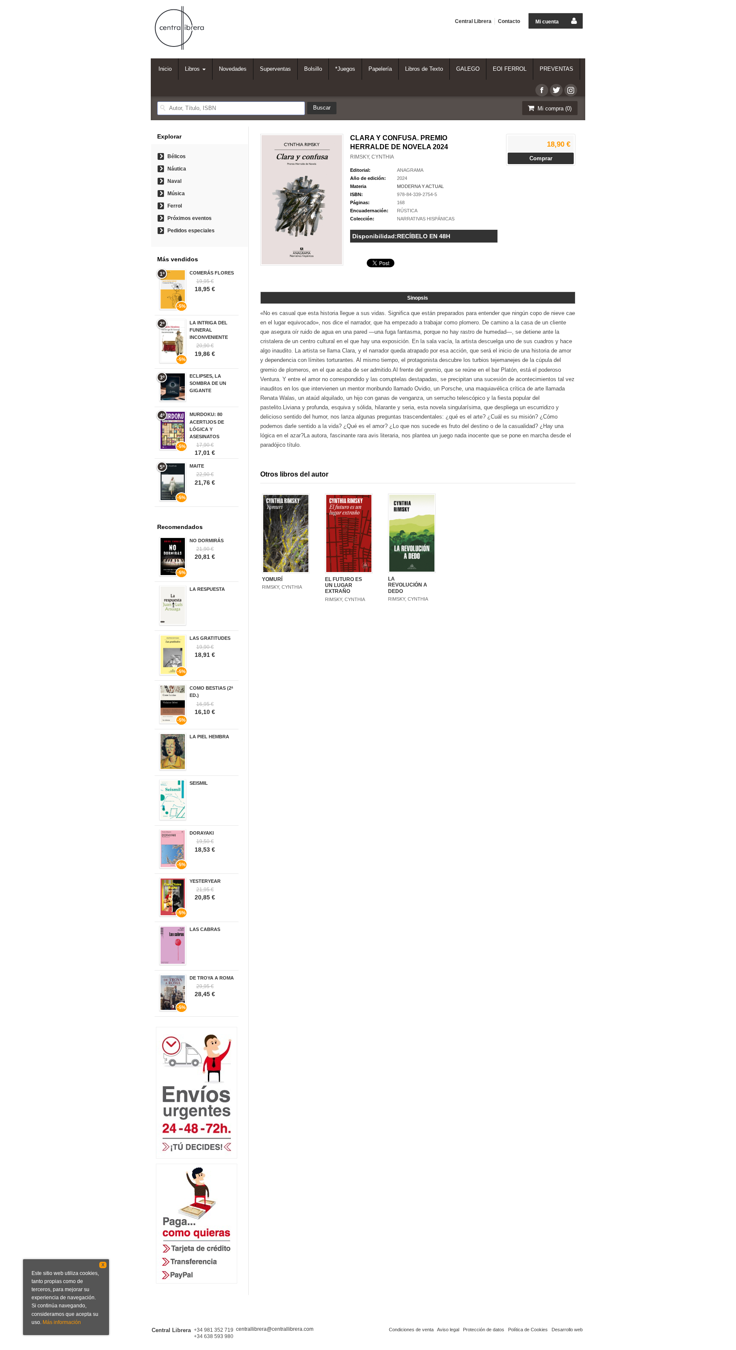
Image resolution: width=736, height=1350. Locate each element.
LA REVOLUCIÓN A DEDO (407, 585)
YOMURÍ (272, 579)
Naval (174, 181)
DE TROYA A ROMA (212, 977)
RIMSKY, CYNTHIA (372, 157)
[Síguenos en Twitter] (556, 90)
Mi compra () (554, 108)
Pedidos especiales (191, 231)
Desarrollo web (567, 1329)
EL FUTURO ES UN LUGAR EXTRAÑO (343, 585)
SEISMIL (199, 783)
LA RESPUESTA (207, 589)
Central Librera (473, 21)
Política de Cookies (528, 1329)
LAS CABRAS (205, 929)
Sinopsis (417, 298)
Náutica (176, 169)
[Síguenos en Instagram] (570, 90)
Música (176, 194)
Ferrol (174, 206)
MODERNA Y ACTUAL (420, 186)
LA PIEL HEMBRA (209, 736)
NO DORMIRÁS (207, 540)
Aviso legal (448, 1329)
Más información (62, 1322)
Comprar (540, 158)
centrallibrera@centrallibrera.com (274, 1329)
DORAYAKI (202, 832)
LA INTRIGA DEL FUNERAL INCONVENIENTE (209, 330)
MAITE (197, 465)
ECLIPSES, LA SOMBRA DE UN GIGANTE (208, 383)
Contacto (509, 21)
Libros (193, 69)
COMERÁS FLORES (212, 272)
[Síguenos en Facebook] (541, 90)
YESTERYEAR (205, 881)
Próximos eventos (189, 218)
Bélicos (176, 156)
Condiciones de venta (411, 1329)
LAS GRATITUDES (210, 638)
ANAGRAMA (410, 170)
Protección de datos (483, 1329)
